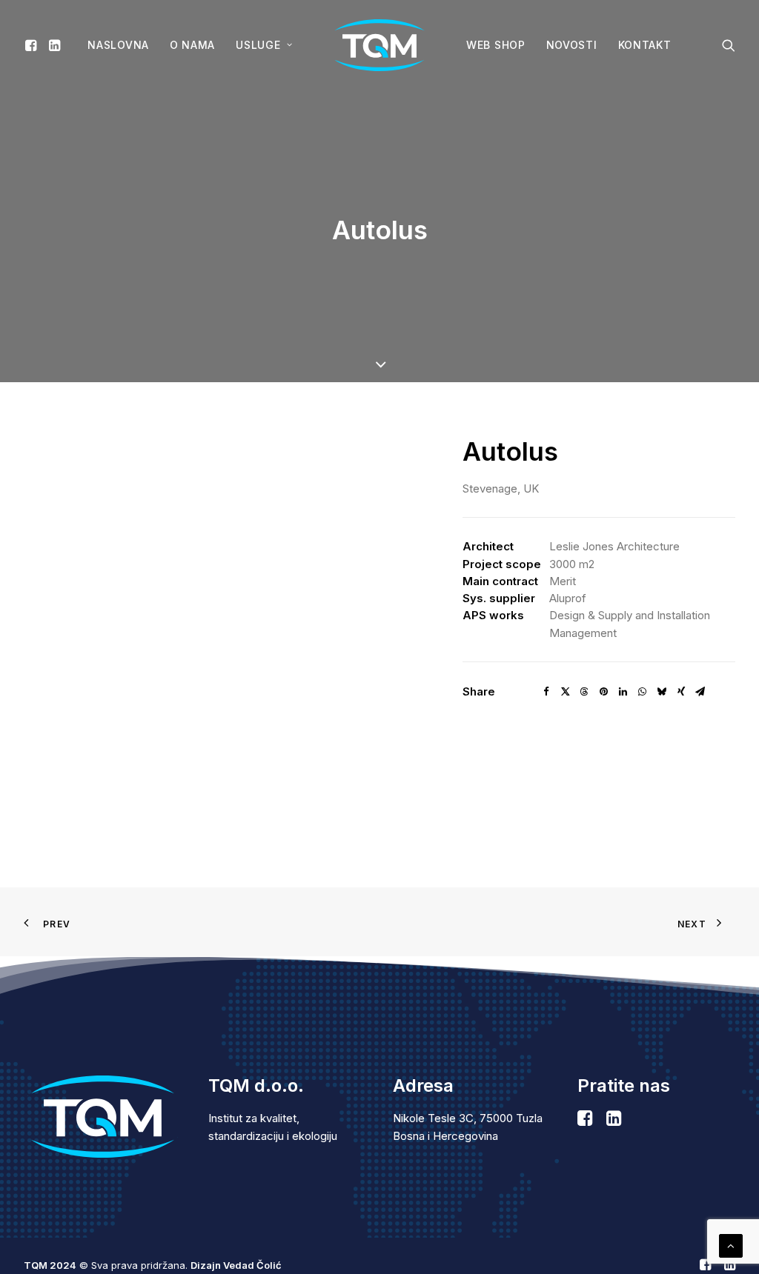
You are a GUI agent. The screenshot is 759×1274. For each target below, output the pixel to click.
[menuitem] (33, 45)
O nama (192, 45)
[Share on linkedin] (623, 691)
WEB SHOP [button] (496, 45)
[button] (33, 45)
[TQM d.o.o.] (379, 45)
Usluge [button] (258, 45)
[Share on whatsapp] (643, 691)
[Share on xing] (681, 691)
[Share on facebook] (546, 691)
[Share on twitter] (565, 691)
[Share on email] (700, 691)
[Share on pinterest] (604, 691)
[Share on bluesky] (662, 691)
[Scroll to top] (731, 1245)
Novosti (571, 45)
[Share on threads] (585, 691)
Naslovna (118, 45)
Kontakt (645, 45)
